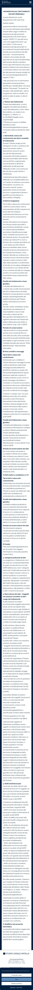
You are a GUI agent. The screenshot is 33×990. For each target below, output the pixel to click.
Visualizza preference (16, 983)
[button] (30, 2)
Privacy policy (19, 987)
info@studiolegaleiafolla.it (16, 959)
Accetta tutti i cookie (17, 975)
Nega (16, 979)
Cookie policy (13, 987)
